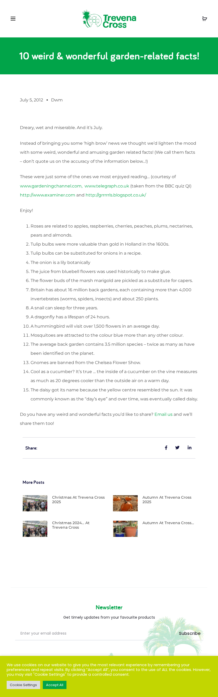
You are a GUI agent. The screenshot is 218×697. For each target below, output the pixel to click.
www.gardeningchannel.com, (52, 186)
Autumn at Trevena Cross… (168, 522)
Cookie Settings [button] (23, 684)
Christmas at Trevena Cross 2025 (78, 499)
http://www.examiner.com (47, 195)
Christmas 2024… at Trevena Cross (71, 525)
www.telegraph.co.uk (107, 186)
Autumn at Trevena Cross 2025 (166, 499)
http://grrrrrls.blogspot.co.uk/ (116, 195)
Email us (163, 414)
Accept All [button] (54, 684)
